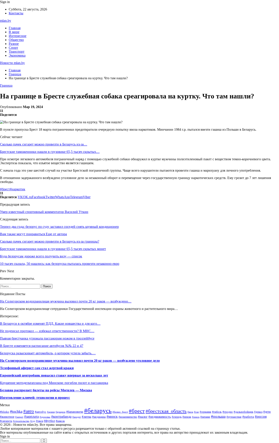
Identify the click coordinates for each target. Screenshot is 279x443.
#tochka (16, 411)
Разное (14, 44)
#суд (32, 421)
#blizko (4, 411)
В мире (14, 32)
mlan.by (5, 20)
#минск (112, 416)
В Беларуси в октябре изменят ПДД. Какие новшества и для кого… (50, 323)
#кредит (76, 417)
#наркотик (17, 189)
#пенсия (186, 416)
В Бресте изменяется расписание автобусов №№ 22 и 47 (41, 346)
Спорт (13, 47)
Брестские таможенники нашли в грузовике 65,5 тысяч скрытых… (50, 152)
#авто (28, 411)
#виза (190, 412)
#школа (60, 421)
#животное (7, 416)
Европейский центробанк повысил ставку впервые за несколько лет (54, 375)
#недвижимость (159, 416)
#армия (51, 412)
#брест (5, 189)
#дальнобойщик (243, 411)
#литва (86, 416)
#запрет (19, 417)
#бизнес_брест (120, 412)
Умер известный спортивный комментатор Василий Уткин (44, 212)
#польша (218, 416)
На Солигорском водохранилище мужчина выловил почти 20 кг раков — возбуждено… (65, 301)
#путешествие (234, 416)
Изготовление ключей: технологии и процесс (35, 397)
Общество (16, 40)
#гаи (196, 412)
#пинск (195, 417)
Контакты (16, 13)
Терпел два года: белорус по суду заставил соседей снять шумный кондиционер (59, 226)
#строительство (21, 421)
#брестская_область (166, 411)
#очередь (177, 417)
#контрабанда (61, 416)
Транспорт (16, 51)
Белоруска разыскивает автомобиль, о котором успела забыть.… (48, 353)
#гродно (228, 411)
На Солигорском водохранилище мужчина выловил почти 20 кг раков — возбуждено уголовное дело (80, 360)
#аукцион (60, 412)
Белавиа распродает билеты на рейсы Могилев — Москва (46, 390)
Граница (6, 85)
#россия (261, 416)
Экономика (17, 55)
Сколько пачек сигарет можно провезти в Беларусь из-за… (43, 144)
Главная (14, 28)
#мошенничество (128, 416)
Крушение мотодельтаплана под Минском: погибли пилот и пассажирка (54, 383)
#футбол (49, 421)
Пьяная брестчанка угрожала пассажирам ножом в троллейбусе (47, 338)
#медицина (99, 416)
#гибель (217, 411)
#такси (39, 421)
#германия (205, 411)
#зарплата (31, 416)
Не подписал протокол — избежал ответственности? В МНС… (47, 331)
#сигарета (6, 421)
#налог (143, 416)
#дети (267, 411)
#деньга (258, 411)
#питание (205, 416)
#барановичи (74, 411)
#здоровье (45, 417)
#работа (248, 416)
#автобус (40, 411)
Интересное (17, 36)
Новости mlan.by (12, 63)
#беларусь (98, 410)
